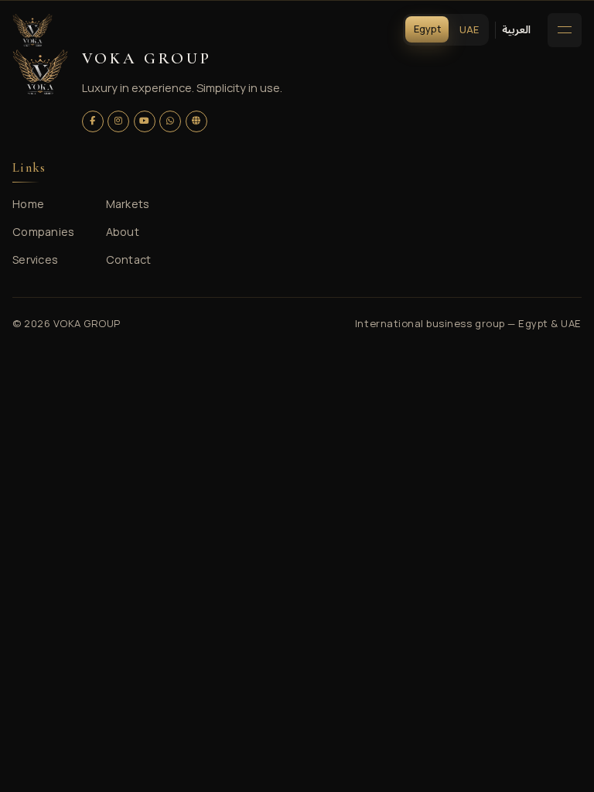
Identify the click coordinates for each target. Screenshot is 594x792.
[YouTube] (144, 121)
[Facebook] (93, 121)
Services (35, 259)
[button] (516, 29)
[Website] (196, 121)
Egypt (427, 29)
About (122, 231)
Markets (128, 203)
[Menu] (565, 30)
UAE (469, 29)
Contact (129, 259)
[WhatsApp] (170, 121)
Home (28, 203)
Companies (43, 231)
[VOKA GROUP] (32, 30)
